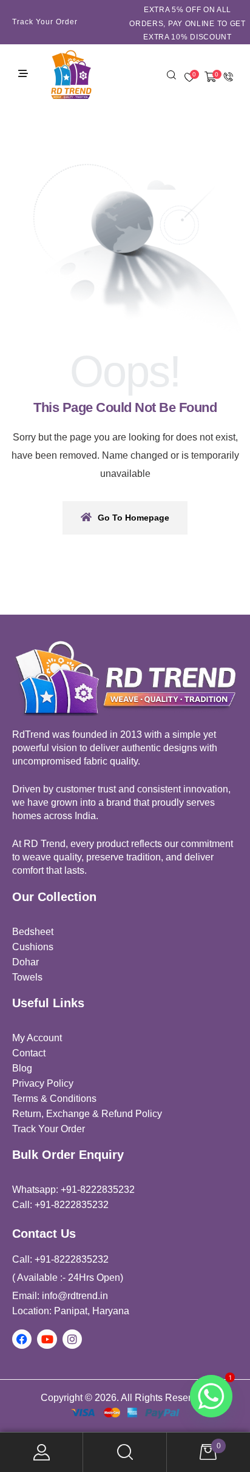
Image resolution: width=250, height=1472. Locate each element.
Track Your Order (45, 22)
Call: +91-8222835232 (60, 1205)
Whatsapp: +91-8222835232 (73, 1189)
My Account (41, 1452)
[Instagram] (72, 1339)
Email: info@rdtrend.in (60, 1296)
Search (124, 1452)
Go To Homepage (133, 517)
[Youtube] (46, 1339)
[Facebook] (22, 1339)
